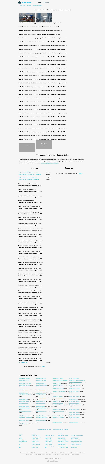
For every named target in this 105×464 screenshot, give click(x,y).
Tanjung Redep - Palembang (41, 385)
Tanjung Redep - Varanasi (57, 403)
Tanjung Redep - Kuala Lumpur (25, 383)
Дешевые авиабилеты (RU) (26, 452)
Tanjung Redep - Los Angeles (58, 417)
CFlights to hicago (35, 442)
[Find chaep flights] (52, 461)
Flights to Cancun (48, 441)
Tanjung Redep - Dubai (40, 415)
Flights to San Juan (48, 442)
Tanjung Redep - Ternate (40, 403)
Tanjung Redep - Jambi (23, 403)
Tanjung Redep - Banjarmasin (58, 388)
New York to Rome (61, 438)
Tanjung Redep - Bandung (41, 378)
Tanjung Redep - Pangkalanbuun (58, 391)
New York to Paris (61, 436)
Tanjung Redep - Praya (23, 399)
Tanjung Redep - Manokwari (24, 408)
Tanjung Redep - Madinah (24, 420)
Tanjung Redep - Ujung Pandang (75, 382)
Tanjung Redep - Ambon (23, 389)
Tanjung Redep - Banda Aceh (75, 404)
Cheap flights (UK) (46, 454)
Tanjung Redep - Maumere (41, 397)
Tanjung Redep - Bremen (41, 383)
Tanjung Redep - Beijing (23, 415)
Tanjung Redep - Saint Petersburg (25, 417)
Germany (20, 445)
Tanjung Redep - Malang (24, 406)
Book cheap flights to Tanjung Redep (49, 163)
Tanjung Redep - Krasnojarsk (41, 417)
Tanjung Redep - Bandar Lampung (59, 404)
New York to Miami (61, 444)
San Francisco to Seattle (75, 439)
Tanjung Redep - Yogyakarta (24, 385)
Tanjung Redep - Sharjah (24, 380)
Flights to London (35, 441)
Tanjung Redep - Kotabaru (41, 393)
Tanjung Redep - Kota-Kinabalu (25, 411)
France (20, 442)
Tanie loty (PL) (49, 452)
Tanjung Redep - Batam (23, 393)
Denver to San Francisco (76, 445)
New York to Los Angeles (63, 435)
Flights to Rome (35, 447)
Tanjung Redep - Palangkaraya (25, 394)
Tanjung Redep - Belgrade (57, 415)
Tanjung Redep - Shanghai (41, 411)
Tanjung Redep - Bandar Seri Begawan (60, 380)
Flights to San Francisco (49, 435)
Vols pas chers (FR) (67, 452)
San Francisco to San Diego (76, 441)
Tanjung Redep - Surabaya (41, 394)
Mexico (20, 438)
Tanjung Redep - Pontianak (41, 380)
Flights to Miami (35, 438)
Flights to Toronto (48, 444)
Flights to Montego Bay (49, 445)
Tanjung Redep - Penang (74, 409)
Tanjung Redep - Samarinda (24, 378)
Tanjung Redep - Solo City (74, 396)
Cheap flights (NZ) (65, 454)
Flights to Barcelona (36, 445)
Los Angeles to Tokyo (75, 436)
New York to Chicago (62, 439)
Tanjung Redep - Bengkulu (74, 391)
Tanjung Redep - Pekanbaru (74, 388)
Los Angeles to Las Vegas (63, 447)
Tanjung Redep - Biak (56, 409)
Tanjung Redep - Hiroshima (74, 414)
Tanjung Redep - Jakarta (57, 396)
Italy (19, 444)
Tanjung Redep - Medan (74, 412)
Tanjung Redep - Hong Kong (58, 411)
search (43, 366)
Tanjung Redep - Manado (24, 401)
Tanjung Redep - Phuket (57, 422)
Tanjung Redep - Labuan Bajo (58, 397)
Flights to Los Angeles (36, 436)
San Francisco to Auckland (76, 442)
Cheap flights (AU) (56, 454)
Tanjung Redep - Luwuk (40, 406)
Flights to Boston (48, 438)
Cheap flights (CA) (75, 454)
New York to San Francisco (63, 441)
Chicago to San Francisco (76, 444)
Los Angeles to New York (63, 445)
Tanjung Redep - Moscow (24, 423)
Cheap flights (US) (37, 454)
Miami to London (74, 438)
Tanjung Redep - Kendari (74, 378)
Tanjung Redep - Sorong (74, 403)
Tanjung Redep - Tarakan (41, 389)
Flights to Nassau (48, 439)
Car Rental (46, 3)
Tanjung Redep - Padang (41, 401)
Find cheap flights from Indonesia (60, 429)
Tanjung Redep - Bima (56, 401)
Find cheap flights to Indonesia (44, 429)
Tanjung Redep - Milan (73, 422)
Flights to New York (35, 435)
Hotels (39, 3)
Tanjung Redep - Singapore (41, 408)
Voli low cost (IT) (58, 452)
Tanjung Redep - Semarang (57, 385)
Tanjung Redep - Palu (56, 383)
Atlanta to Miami (74, 447)
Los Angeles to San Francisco (77, 435)
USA (20, 435)
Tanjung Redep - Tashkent (74, 417)
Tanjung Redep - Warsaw (41, 420)
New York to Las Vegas (62, 442)
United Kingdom (22, 439)
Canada (20, 436)
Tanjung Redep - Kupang (74, 401)
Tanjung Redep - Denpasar (57, 378)
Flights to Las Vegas (36, 444)
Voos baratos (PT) (77, 452)
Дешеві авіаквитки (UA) (39, 452)
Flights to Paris (35, 439)
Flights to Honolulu (48, 436)
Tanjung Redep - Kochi (73, 399)
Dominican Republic (23, 441)
